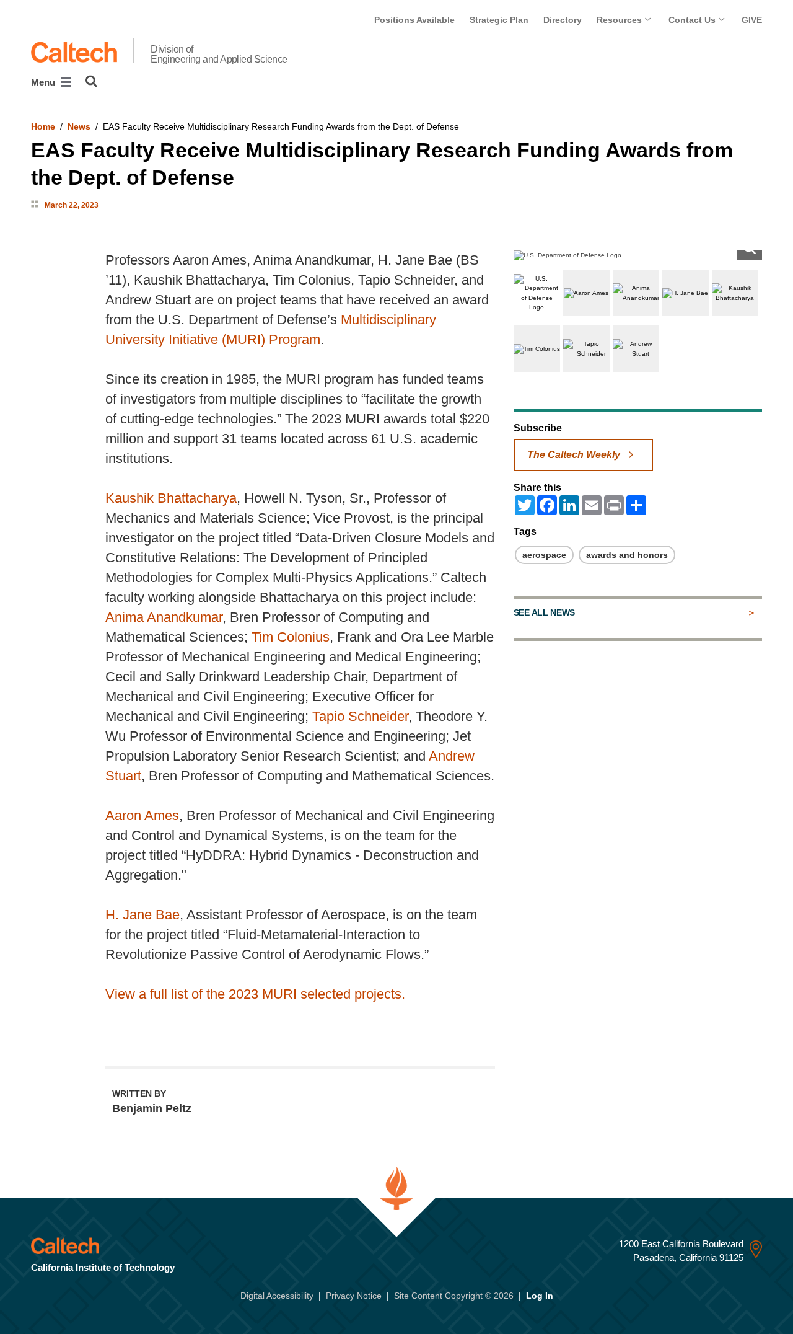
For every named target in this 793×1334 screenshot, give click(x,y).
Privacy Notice (354, 1296)
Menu (44, 82)
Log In (539, 1296)
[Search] (91, 81)
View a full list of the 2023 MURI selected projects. (255, 994)
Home (43, 126)
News (79, 126)
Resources (620, 20)
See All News (544, 612)
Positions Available (414, 20)
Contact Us (693, 20)
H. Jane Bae (142, 914)
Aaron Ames (142, 815)
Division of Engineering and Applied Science (219, 54)
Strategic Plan (499, 20)
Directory (562, 20)
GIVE (752, 20)
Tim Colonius (291, 637)
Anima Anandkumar (163, 617)
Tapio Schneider (360, 716)
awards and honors (627, 555)
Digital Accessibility (276, 1296)
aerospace (544, 555)
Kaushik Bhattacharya (171, 498)
